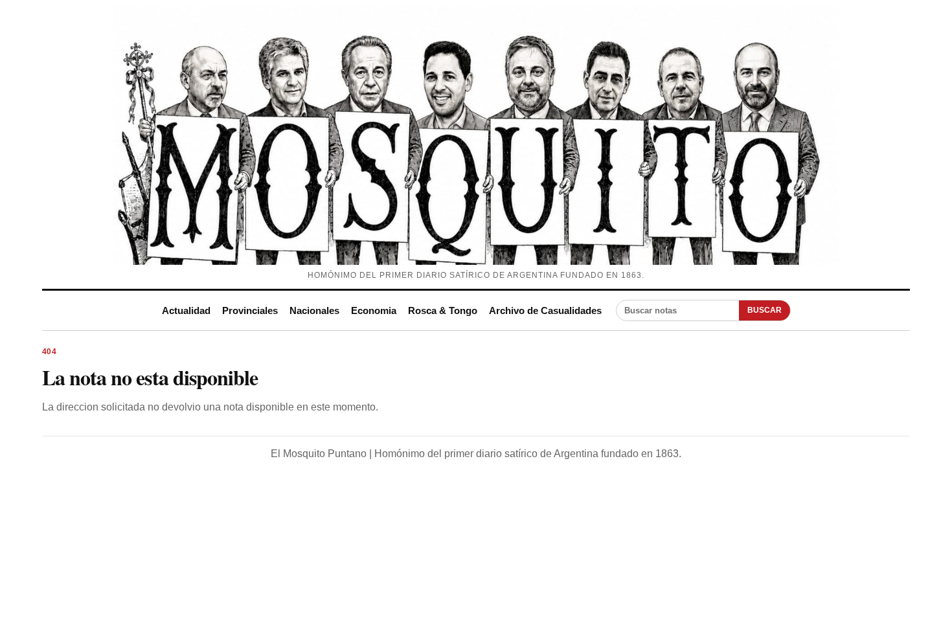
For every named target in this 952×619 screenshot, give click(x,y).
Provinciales (250, 310)
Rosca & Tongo (442, 310)
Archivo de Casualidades (545, 310)
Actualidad (186, 310)
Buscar (764, 310)
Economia (373, 310)
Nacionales (314, 310)
